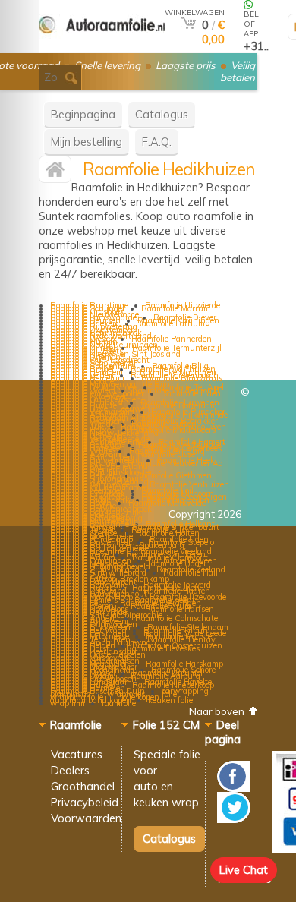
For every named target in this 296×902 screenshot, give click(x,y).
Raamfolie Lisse (166, 454)
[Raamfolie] (102, 46)
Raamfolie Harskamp (184, 663)
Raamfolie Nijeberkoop (173, 685)
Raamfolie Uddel (175, 563)
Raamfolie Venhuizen (189, 484)
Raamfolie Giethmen (174, 475)
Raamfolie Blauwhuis (181, 378)
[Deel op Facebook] (233, 788)
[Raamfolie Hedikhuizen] (55, 173)
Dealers (70, 770)
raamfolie (119, 703)
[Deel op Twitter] (233, 819)
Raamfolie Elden (191, 393)
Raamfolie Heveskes (163, 648)
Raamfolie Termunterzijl (177, 347)
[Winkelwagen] (188, 24)
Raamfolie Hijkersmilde (185, 414)
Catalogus (161, 114)
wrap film (67, 703)
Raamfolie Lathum (170, 323)
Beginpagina (83, 114)
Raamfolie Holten (168, 533)
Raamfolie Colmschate (176, 618)
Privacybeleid (84, 802)
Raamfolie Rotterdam (178, 405)
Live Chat (243, 870)
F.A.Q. (157, 141)
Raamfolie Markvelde (167, 502)
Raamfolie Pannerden (171, 338)
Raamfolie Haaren (176, 590)
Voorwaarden (86, 818)
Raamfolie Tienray (181, 639)
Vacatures (76, 754)
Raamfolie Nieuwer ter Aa (175, 463)
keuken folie (170, 700)
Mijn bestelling (86, 141)
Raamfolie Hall (190, 572)
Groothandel (83, 786)
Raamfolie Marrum (175, 308)
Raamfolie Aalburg (165, 675)
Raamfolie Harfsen (179, 609)
